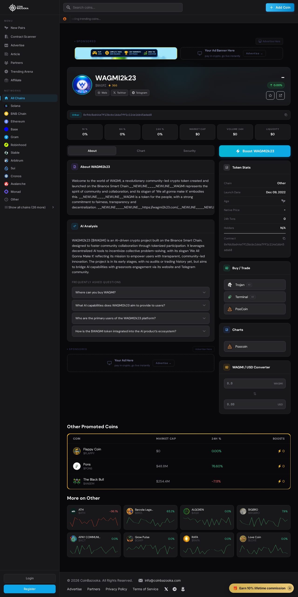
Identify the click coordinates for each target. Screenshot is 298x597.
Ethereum (18, 121)
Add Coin (283, 7)
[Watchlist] (270, 95)
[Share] (280, 95)
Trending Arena (22, 71)
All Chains (18, 98)
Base (14, 129)
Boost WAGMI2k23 (258, 151)
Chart (141, 151)
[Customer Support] (183, 589)
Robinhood (18, 145)
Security (189, 151)
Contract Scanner (23, 36)
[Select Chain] (64, 19)
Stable (15, 152)
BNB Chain (18, 113)
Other (15, 199)
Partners (17, 62)
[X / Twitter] (166, 589)
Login (30, 578)
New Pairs (18, 28)
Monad (16, 191)
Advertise (17, 45)
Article (15, 54)
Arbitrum (17, 160)
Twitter (121, 92)
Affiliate (16, 80)
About (92, 151)
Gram (15, 137)
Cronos (16, 176)
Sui (13, 168)
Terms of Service (145, 589)
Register (30, 589)
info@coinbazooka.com (163, 580)
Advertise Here (271, 41)
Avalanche (18, 184)
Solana (15, 106)
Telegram (141, 92)
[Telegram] (174, 589)
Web (104, 92)
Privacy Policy (116, 589)
